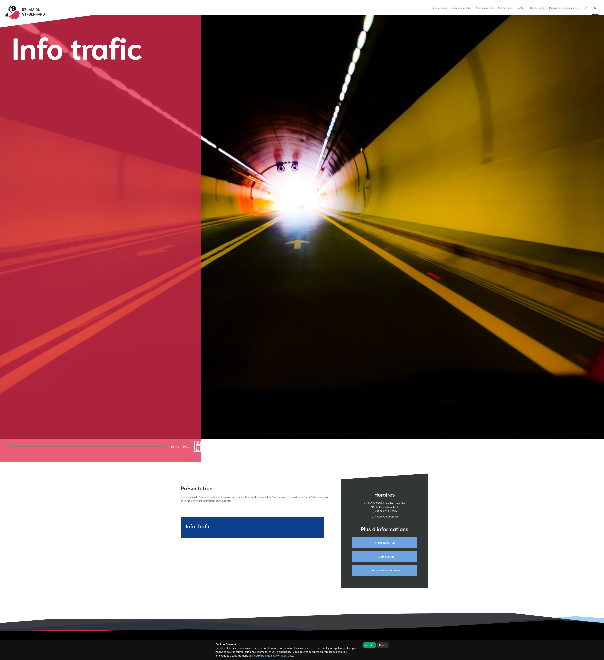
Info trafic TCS (386, 542)
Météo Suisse (386, 556)
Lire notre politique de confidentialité (271, 655)
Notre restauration (461, 7)
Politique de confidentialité (563, 7)
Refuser (382, 645)
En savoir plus (179, 446)
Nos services (505, 7)
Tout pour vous (439, 7)
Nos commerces (484, 7)
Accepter (369, 645)
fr (595, 7)
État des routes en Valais (386, 570)
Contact (521, 7)
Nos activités (537, 7)
